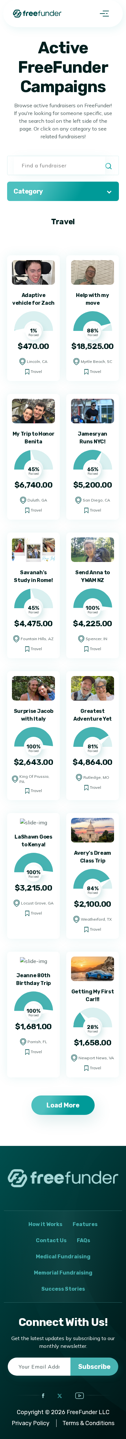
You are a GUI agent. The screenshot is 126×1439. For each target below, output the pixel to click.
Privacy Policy (30, 1423)
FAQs (83, 1240)
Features (85, 1224)
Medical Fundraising (63, 1257)
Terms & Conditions (88, 1423)
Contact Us (51, 1240)
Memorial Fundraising (63, 1273)
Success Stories (63, 1289)
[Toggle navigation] (104, 13)
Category (28, 191)
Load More (63, 1105)
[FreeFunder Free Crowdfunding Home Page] (37, 13)
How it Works (45, 1224)
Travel (36, 371)
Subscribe (94, 1366)
